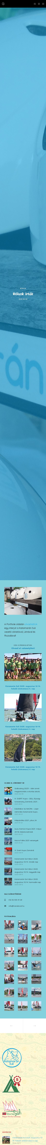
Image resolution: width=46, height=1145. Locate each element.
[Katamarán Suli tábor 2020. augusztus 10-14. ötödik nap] (8, 861)
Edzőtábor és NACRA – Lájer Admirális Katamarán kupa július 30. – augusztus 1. (26, 810)
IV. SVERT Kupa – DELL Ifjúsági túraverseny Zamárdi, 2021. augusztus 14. (27, 800)
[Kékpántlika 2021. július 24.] (8, 821)
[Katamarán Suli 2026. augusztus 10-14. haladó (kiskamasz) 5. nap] (6, 1140)
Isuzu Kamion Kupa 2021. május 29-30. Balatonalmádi (28, 830)
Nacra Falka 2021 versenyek (26, 840)
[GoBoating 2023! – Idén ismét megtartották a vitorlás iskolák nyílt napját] (8, 791)
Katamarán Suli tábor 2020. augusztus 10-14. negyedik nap (27, 870)
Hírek (23, 288)
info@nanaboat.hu (16, 906)
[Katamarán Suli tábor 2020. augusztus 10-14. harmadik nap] (8, 882)
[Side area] (34, 4)
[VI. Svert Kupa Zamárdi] (8, 851)
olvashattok (31, 624)
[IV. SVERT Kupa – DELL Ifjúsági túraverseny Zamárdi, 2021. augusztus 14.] (8, 801)
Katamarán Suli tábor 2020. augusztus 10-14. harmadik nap (28, 880)
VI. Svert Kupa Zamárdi (24, 850)
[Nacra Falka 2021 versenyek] (8, 841)
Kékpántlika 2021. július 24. (26, 820)
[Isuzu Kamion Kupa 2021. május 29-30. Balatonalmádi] (8, 831)
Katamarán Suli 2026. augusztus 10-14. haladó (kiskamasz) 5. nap (28, 1139)
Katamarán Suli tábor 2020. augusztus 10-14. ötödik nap (26, 860)
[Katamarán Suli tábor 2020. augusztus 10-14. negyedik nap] (8, 871)
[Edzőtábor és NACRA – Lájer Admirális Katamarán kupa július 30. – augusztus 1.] (8, 811)
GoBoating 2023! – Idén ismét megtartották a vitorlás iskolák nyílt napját (28, 790)
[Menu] (42, 4)
